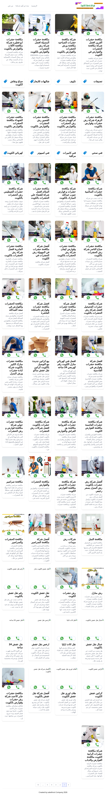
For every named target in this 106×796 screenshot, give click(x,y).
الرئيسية (34, 6)
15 (38, 785)
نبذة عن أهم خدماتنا (22, 6)
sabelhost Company (55, 792)
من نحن (10, 6)
